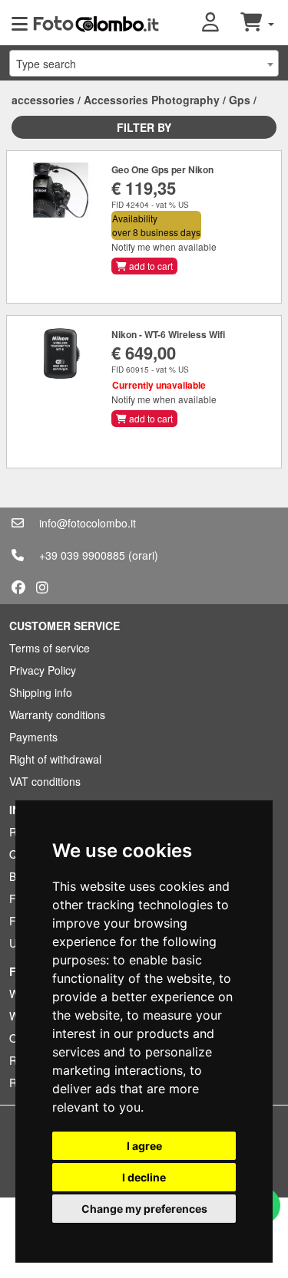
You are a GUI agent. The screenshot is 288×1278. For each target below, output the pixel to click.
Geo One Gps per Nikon (162, 169)
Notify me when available (164, 246)
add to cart (150, 265)
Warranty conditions (57, 714)
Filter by (144, 127)
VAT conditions (45, 781)
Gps (239, 99)
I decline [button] (144, 1177)
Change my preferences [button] (144, 1208)
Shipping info (40, 692)
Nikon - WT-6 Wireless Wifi (168, 334)
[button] (221, 23)
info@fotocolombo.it (87, 523)
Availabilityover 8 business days (156, 225)
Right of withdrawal (55, 759)
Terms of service (49, 647)
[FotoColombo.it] (96, 23)
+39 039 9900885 (82, 555)
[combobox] (144, 63)
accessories (43, 99)
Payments (33, 736)
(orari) (143, 555)
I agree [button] (144, 1145)
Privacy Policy (42, 670)
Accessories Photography (152, 99)
